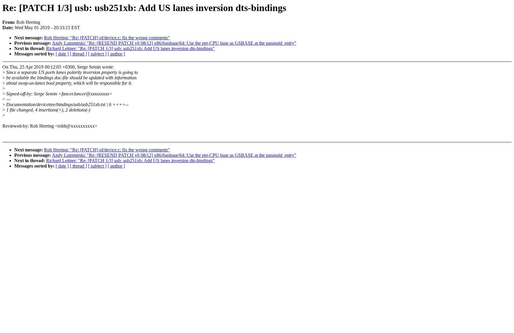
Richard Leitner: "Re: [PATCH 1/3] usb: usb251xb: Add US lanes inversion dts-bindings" (130, 48)
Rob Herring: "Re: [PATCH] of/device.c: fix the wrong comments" (107, 37)
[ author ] (116, 53)
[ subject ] (97, 53)
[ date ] (62, 53)
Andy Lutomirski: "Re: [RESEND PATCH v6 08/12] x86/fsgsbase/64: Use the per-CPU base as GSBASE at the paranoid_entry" (174, 43)
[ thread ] (78, 53)
